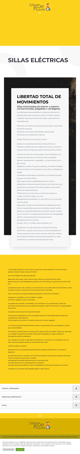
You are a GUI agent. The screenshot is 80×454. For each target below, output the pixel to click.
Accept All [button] (20, 449)
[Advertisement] (40, 32)
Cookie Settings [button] (9, 449)
